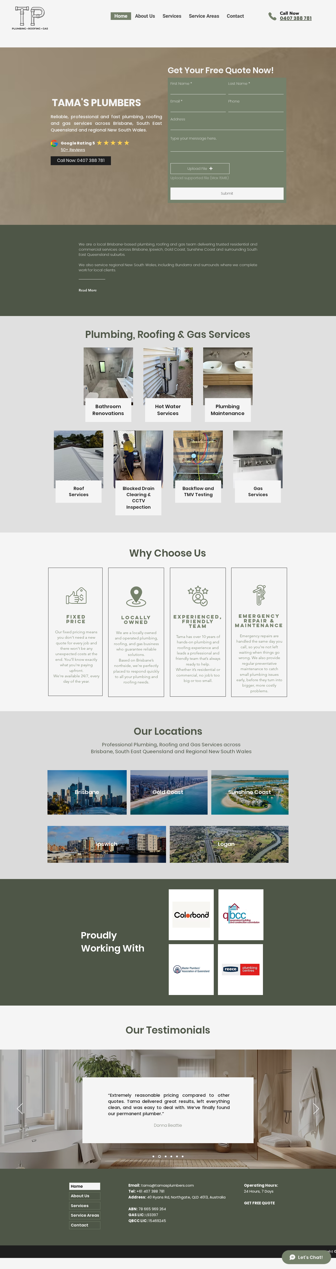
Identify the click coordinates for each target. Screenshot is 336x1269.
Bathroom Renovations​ (108, 410)
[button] (172, 16)
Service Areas (85, 1215)
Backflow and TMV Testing (198, 491)
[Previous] (20, 1109)
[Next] (316, 1109)
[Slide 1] (153, 1156)
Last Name (237, 83)
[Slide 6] (182, 1156)
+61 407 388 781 (151, 1191)
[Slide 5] (177, 1156)
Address (177, 119)
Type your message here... (193, 138)
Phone (234, 101)
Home (77, 1186)
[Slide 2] (159, 1156)
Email (175, 101)
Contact (79, 1225)
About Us (80, 1196)
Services (80, 1206)
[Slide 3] (165, 1156)
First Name (179, 83)
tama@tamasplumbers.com (167, 1185)
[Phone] (272, 16)
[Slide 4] (171, 1156)
